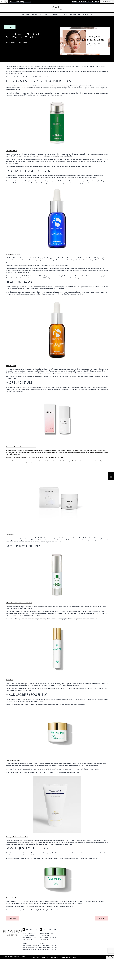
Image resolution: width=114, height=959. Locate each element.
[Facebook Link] (2, 2)
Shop (46, 14)
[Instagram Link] (6, 2)
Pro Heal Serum (11, 365)
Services (35, 957)
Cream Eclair (10, 534)
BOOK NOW (107, 2)
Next (100, 918)
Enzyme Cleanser (11, 150)
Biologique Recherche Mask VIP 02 (17, 837)
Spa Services (36, 14)
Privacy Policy (65, 957)
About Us (25, 14)
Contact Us (87, 14)
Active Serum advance (13, 254)
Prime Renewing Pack (13, 760)
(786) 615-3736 (27, 939)
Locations (55, 14)
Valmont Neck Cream (13, 898)
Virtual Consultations (71, 14)
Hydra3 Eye (9, 680)
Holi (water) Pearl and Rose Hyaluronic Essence (21, 447)
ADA (74, 957)
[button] (111, 476)
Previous (13, 918)
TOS (80, 957)
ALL (10, 27)
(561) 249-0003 (44, 939)
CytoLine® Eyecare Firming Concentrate (19, 602)
